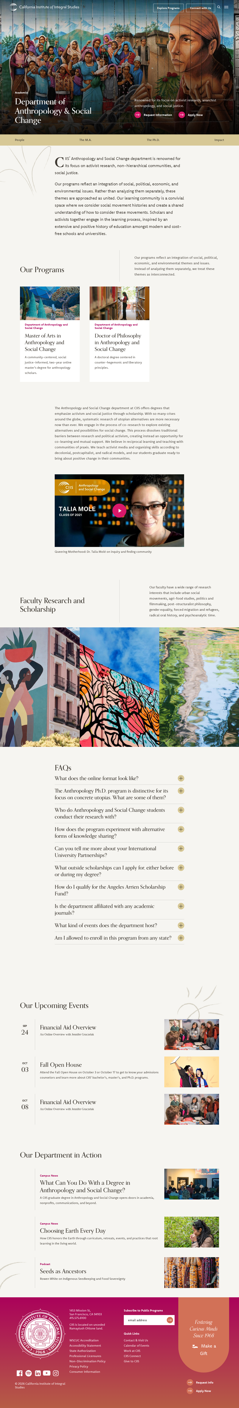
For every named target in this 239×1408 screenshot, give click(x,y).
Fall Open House (61, 1065)
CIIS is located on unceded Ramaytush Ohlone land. (87, 1326)
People (19, 140)
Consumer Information (84, 1371)
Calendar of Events (136, 1345)
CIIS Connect (132, 1356)
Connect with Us (200, 8)
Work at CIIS (132, 1351)
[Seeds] (191, 1272)
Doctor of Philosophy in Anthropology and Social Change (118, 343)
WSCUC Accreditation (84, 1340)
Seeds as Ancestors (63, 1271)
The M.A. (85, 140)
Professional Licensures (85, 1356)
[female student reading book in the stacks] (119, 303)
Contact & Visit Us (136, 1340)
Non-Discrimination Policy (87, 1361)
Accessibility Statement (85, 1345)
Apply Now (195, 115)
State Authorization (82, 1351)
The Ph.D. (153, 140)
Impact (219, 140)
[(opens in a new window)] (19, 1373)
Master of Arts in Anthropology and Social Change (44, 343)
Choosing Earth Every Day (73, 1231)
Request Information (158, 115)
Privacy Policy (78, 1366)
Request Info (204, 1382)
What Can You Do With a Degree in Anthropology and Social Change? (85, 1186)
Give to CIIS (131, 1361)
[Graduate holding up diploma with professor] (191, 1072)
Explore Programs (168, 8)
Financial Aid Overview (68, 1027)
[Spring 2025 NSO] (191, 1034)
